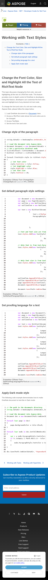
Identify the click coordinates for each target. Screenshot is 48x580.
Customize (14, 572)
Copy (41, 139)
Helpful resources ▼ (24, 29)
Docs (23, 537)
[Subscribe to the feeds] (38, 513)
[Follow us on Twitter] (14, 513)
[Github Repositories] (34, 513)
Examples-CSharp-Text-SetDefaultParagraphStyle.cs (14, 295)
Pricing (25, 25)
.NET (21, 11)
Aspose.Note (12, 11)
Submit (24, 495)
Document (32, 113)
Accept (24, 567)
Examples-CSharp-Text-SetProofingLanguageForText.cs (16, 380)
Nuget (10, 25)
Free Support (23, 544)
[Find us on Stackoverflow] (24, 513)
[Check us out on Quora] (29, 513)
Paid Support (23, 548)
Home (4, 11)
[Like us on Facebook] (9, 513)
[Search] (45, 3)
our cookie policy (19, 563)
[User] (40, 3)
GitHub (31, 182)
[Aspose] (16, 3)
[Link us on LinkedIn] (19, 513)
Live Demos (23, 541)
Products (23, 526)
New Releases (23, 530)
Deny (33, 572)
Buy (39, 25)
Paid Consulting (23, 551)
